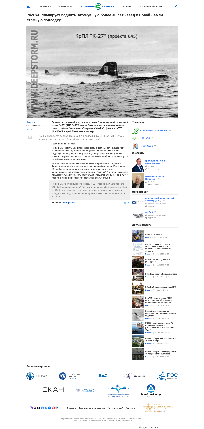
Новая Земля (146, 146)
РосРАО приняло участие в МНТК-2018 (157, 261)
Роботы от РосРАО (153, 234)
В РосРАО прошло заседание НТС (160, 287)
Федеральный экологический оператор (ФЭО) (159, 199)
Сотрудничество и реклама (92, 408)
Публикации (45, 6)
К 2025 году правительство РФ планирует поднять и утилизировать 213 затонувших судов (159, 326)
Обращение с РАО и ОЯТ (157, 204)
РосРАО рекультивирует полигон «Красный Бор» (160, 339)
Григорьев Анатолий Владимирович (155, 162)
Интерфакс (68, 202)
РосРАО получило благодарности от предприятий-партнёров (160, 353)
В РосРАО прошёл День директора (161, 274)
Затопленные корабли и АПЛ (154, 130)
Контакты (130, 408)
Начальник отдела (155, 169)
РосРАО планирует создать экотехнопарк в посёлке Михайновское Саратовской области (158, 247)
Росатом (151, 166)
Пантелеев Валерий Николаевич (155, 177)
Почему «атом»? (115, 408)
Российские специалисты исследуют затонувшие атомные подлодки (160, 313)
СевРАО (151, 182)
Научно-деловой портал (150, 6)
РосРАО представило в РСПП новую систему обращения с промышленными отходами (158, 300)
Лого (98, 6)
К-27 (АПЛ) (145, 138)
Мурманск (152, 218)
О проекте (71, 408)
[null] (27, 129)
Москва (151, 206)
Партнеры (126, 6)
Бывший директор (155, 184)
